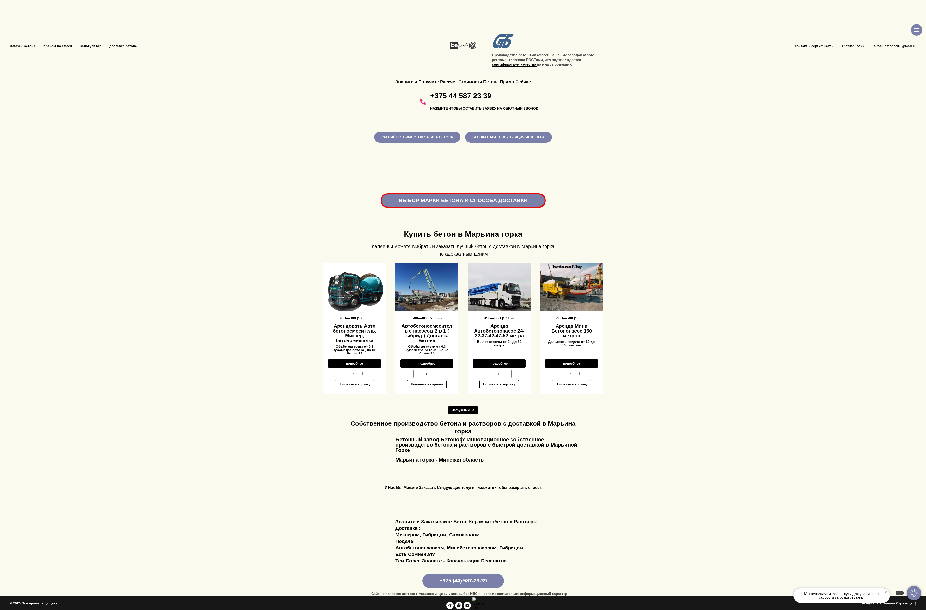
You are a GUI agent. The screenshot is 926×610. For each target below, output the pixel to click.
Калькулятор (91, 46)
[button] (481, 101)
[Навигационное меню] (916, 30)
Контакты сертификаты (814, 46)
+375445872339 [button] (853, 46)
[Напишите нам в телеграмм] (450, 605)
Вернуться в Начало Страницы (886, 603)
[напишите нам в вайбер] (458, 605)
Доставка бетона (123, 46)
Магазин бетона (22, 46)
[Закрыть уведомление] (886, 591)
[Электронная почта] (467, 605)
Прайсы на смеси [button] (57, 46)
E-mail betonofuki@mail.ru (895, 46)
